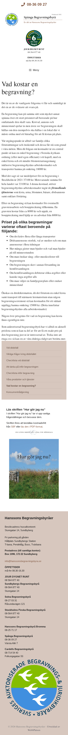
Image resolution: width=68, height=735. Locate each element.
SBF (13, 426)
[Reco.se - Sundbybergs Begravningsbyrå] (34, 38)
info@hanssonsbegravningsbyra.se (23, 561)
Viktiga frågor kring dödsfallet (21, 354)
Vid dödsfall (12, 347)
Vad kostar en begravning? (21, 385)
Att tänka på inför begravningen (22, 366)
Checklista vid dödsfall (17, 360)
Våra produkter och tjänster (20, 379)
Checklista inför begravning (20, 373)
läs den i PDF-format (31, 426)
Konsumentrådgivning (17, 392)
